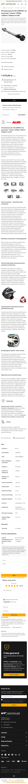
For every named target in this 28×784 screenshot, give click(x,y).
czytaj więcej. (20, 701)
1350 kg (13, 50)
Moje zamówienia (6, 741)
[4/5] (15, 585)
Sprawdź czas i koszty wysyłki (9, 89)
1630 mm (10, 54)
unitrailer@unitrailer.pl (20, 438)
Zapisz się (14, 705)
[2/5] (9, 585)
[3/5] (12, 585)
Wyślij (14, 575)
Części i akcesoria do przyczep (20, 8)
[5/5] (17, 585)
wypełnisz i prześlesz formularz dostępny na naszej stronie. (13, 416)
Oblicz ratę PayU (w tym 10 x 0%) (10, 79)
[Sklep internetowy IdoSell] (14, 776)
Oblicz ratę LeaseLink (5, 627)
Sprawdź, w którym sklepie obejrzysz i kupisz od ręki (14, 91)
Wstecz (4, 8)
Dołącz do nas (5, 689)
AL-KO (16, 448)
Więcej (18, 541)
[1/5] (6, 585)
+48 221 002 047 (18, 1)
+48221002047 (22, 115)
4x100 (11, 56)
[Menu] (26, 4)
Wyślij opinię (14, 615)
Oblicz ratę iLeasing (17, 627)
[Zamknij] (25, 1)
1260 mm (13, 52)
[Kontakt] (14, 713)
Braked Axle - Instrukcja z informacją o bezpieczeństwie (12, 577)
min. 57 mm (13, 58)
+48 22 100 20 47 (7, 438)
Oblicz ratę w (8, 81)
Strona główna (10, 8)
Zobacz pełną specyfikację (6, 62)
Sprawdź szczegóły (14, 674)
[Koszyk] (22, 4)
